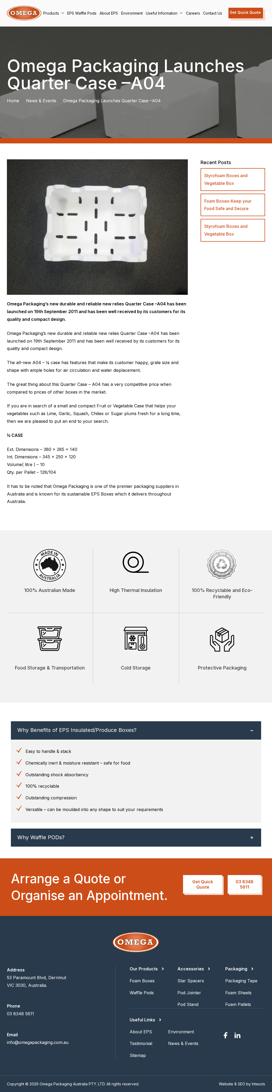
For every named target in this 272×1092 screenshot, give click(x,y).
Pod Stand (187, 1004)
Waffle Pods (142, 992)
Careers (193, 13)
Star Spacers (190, 980)
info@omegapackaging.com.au (38, 1042)
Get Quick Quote (245, 12)
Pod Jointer (189, 992)
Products (51, 13)
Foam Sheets (238, 992)
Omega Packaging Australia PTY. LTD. (72, 1084)
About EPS (109, 13)
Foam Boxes (142, 980)
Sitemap (138, 1055)
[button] (61, 13)
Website (226, 1084)
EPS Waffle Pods (81, 13)
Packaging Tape (241, 980)
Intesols (258, 1084)
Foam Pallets (238, 1004)
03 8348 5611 (244, 884)
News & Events (183, 1043)
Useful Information (161, 13)
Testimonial (141, 1043)
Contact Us (212, 13)
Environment (132, 13)
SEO (241, 1084)
